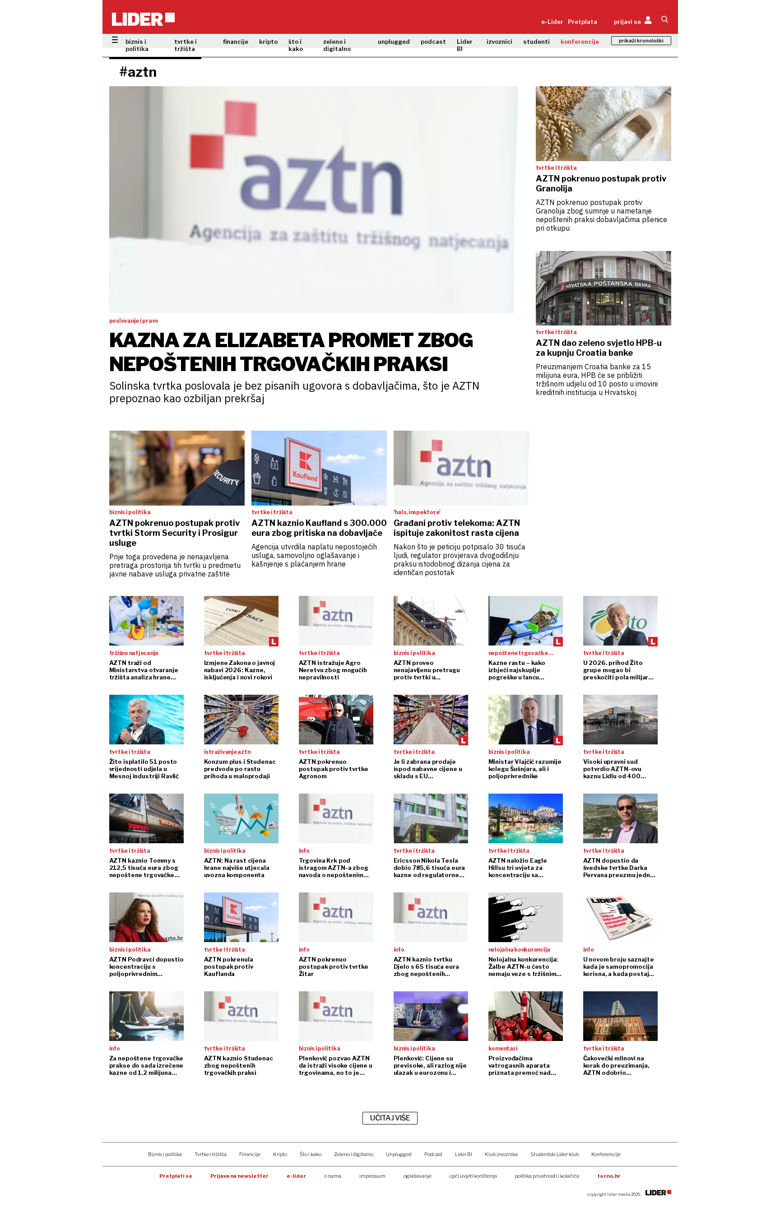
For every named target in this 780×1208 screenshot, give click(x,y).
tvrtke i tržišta (185, 45)
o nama (332, 1176)
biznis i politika (137, 45)
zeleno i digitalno (337, 45)
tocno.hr (609, 1176)
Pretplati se (175, 1176)
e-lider (296, 1176)
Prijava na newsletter (239, 1176)
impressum (372, 1176)
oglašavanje (418, 1176)
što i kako (295, 45)
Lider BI (465, 45)
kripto (268, 41)
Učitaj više (390, 1118)
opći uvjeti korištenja (473, 1176)
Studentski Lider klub (554, 1154)
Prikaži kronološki (641, 40)
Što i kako (310, 1154)
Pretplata (582, 21)
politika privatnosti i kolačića (547, 1176)
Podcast (433, 1154)
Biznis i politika (165, 1154)
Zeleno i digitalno (353, 1154)
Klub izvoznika (501, 1154)
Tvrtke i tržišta (211, 1154)
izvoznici (499, 41)
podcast (433, 41)
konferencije (580, 41)
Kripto (280, 1154)
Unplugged (399, 1154)
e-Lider (552, 21)
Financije (249, 1154)
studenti (536, 41)
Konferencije (606, 1154)
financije (235, 41)
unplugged (394, 41)
